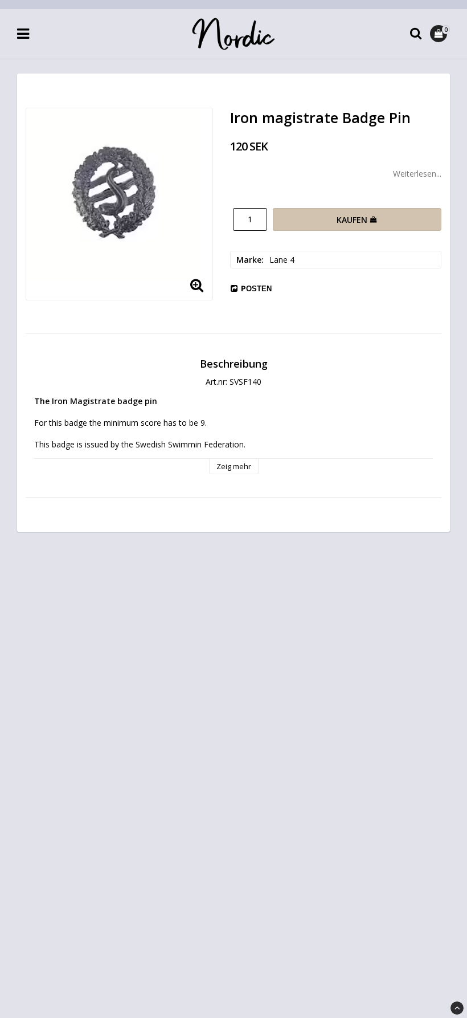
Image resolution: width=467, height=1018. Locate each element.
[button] (440, 33)
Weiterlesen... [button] (417, 173)
